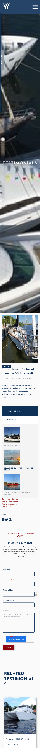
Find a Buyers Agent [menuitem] (10, 502)
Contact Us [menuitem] (6, 507)
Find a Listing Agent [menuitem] (10, 504)
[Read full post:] (20, 363)
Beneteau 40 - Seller (12, 445)
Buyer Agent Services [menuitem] (10, 499)
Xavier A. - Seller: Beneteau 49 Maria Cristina (17, 493)
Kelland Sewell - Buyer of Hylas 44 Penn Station (19, 469)
